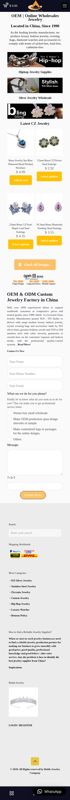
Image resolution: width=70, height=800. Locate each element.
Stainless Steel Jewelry (23, 586)
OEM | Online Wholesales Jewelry (35, 17)
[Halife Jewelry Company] (35, 6)
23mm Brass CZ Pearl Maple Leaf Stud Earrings (20, 228)
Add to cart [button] (20, 180)
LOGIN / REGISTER (20, 725)
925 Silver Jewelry (21, 580)
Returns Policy (19, 615)
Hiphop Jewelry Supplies (35, 72)
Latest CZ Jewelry (35, 123)
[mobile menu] (64, 6)
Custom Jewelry (20, 598)
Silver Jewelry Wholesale (35, 97)
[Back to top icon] (35, 761)
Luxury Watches (20, 609)
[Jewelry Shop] (11, 793)
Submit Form (33, 495)
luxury (42, 322)
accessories (41, 326)
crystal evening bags (19, 326)
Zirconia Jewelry (20, 592)
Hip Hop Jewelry (20, 603)
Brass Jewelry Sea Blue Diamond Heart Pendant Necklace (20, 164)
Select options (49, 176)
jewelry (58, 322)
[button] (49, 791)
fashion (50, 322)
